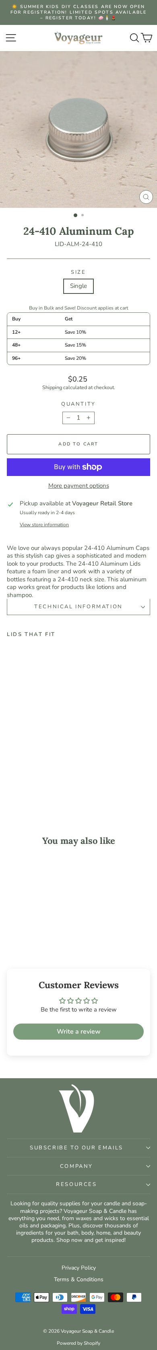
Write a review (79, 1031)
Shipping (52, 387)
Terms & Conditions (78, 1279)
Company (76, 1166)
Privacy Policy (79, 1268)
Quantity (78, 404)
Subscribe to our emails (76, 1147)
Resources (76, 1184)
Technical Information (78, 606)
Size (78, 272)
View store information (44, 525)
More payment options (78, 486)
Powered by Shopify (78, 1343)
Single (78, 286)
